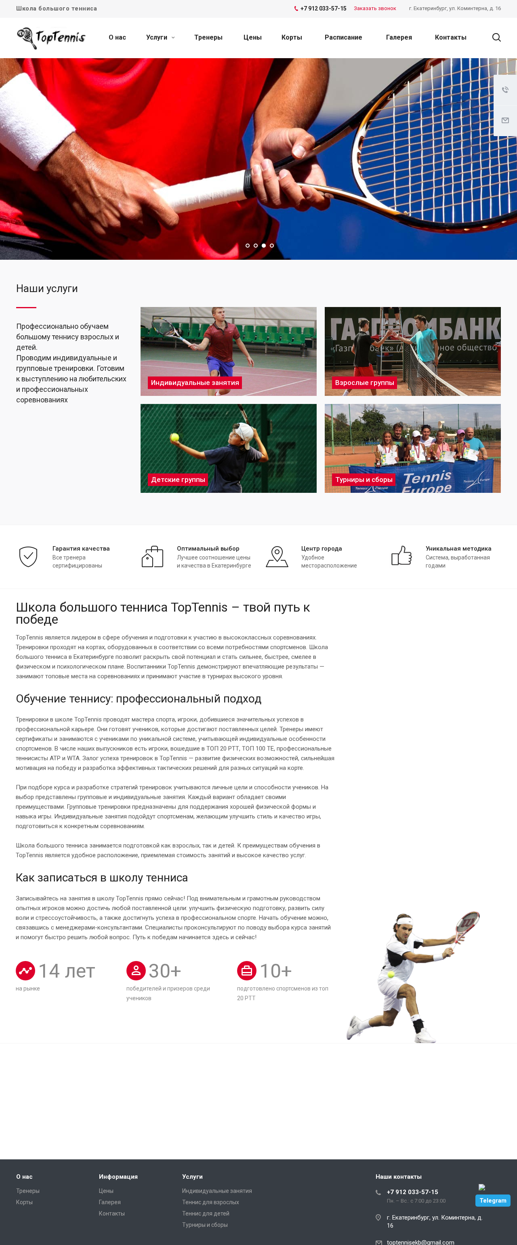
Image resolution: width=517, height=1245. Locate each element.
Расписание (343, 37)
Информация (118, 1176)
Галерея (399, 37)
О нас (117, 37)
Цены (253, 37)
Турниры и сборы (205, 1225)
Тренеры (208, 37)
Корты (292, 37)
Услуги (157, 37)
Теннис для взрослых (210, 1202)
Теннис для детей (205, 1213)
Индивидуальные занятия (217, 1191)
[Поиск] (493, 37)
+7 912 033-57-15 (412, 1192)
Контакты (451, 37)
